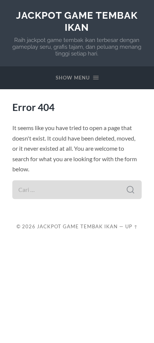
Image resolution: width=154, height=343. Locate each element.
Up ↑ (131, 226)
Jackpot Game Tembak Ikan (77, 21)
